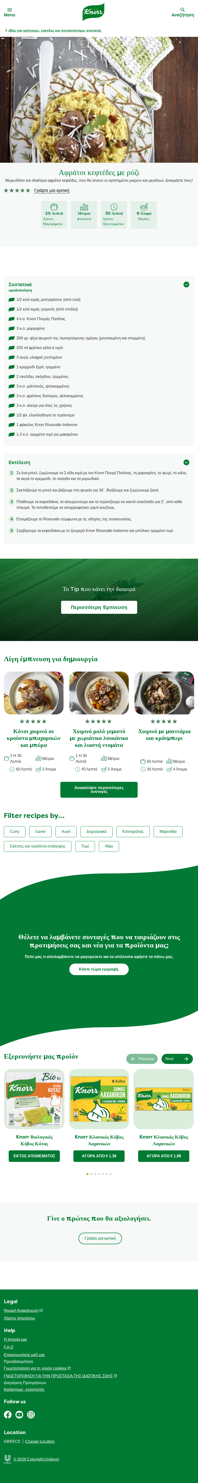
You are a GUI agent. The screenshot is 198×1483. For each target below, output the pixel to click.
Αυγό (66, 831)
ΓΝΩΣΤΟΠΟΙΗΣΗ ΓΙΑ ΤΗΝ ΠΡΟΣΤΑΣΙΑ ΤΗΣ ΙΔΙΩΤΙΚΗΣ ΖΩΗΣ (58, 1376)
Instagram (31, 1414)
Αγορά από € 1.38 (99, 1156)
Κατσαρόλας (133, 831)
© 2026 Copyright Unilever (36, 1459)
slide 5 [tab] (103, 1174)
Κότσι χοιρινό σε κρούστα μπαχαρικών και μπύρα (34, 738)
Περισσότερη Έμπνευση (99, 607)
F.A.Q (8, 1347)
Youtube (19, 1414)
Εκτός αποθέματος (34, 1156)
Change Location (40, 1441)
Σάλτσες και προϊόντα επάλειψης (37, 846)
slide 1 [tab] (87, 1174)
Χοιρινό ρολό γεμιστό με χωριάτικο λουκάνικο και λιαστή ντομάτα (99, 738)
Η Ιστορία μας (15, 1339)
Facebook (8, 1414)
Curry (14, 831)
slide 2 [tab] (91, 1174)
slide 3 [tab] (95, 1174)
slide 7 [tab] (111, 1174)
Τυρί (85, 846)
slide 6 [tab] (107, 1174)
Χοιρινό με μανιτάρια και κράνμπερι (164, 735)
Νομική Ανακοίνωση (21, 1310)
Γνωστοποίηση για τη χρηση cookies (35, 1368)
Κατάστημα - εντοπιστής (24, 1389)
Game (40, 831)
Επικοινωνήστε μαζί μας (24, 1355)
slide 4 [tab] (99, 1174)
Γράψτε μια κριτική (100, 1238)
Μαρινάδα (168, 831)
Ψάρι (109, 846)
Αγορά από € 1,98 (164, 1156)
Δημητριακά (96, 831)
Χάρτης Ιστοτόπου (19, 1318)
